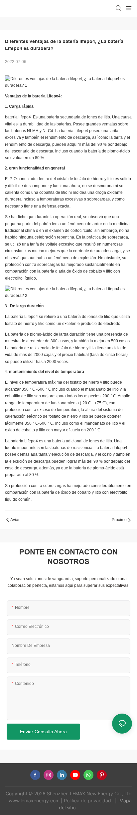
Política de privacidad (88, 800)
